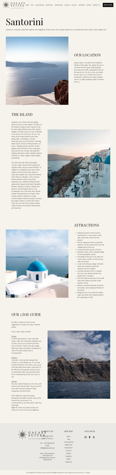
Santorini (69, 456)
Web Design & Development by (77, 472)
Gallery (68, 453)
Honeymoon (69, 448)
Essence (68, 451)
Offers (68, 459)
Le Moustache (68, 442)
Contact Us (68, 462)
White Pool (68, 445)
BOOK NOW (108, 5)
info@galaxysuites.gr (47, 448)
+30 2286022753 (49, 443)
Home (69, 436)
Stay (68, 439)
